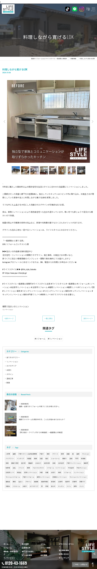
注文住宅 (61, 463)
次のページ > (88, 318)
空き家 (23, 463)
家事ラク (82, 482)
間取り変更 (14, 463)
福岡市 (86, 463)
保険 (7, 463)
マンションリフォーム (13, 477)
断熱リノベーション (43, 477)
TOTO (76, 458)
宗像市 (74, 482)
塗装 (71, 458)
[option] (48, 121)
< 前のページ (9, 318)
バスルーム (16, 486)
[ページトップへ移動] (92, 564)
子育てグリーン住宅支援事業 (27, 454)
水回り (9, 370)
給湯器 (83, 458)
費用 (14, 482)
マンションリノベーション (78, 477)
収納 (54, 463)
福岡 (35, 458)
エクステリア (11, 365)
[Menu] (93, 9)
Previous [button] (4, 121)
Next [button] (92, 121)
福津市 (67, 482)
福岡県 (36, 482)
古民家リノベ (10, 472)
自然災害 (47, 463)
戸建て (42, 454)
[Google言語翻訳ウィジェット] (88, 9)
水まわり (38, 463)
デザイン (10, 374)
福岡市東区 (44, 482)
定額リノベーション (30, 472)
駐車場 (8, 468)
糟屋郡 (30, 463)
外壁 (41, 472)
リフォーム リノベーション (56, 468)
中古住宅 (71, 468)
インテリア (20, 458)
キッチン (61, 486)
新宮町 (53, 482)
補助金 (8, 482)
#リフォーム (40, 338)
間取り (64, 458)
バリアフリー (10, 458)
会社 (14, 468)
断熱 (75, 486)
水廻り (25, 486)
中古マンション (82, 468)
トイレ (69, 486)
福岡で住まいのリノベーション (15, 306)
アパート (55, 454)
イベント (21, 468)
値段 (48, 454)
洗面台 (8, 486)
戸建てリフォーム (28, 477)
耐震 (46, 472)
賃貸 (62, 454)
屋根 (78, 454)
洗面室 (29, 458)
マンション (85, 454)
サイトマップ (64, 558)
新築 (8, 382)
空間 (14, 454)
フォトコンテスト (38, 468)
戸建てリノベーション (74, 463)
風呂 (46, 458)
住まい (20, 482)
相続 (59, 472)
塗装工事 (10, 378)
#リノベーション (55, 338)
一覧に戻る (48, 318)
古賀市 (60, 482)
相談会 (19, 472)
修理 (46, 486)
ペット (81, 486)
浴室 (41, 458)
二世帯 (8, 454)
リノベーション (7, 309)
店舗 (68, 454)
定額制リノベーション (60, 477)
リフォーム (67, 472)
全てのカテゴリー (13, 357)
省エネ (53, 486)
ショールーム (55, 458)
